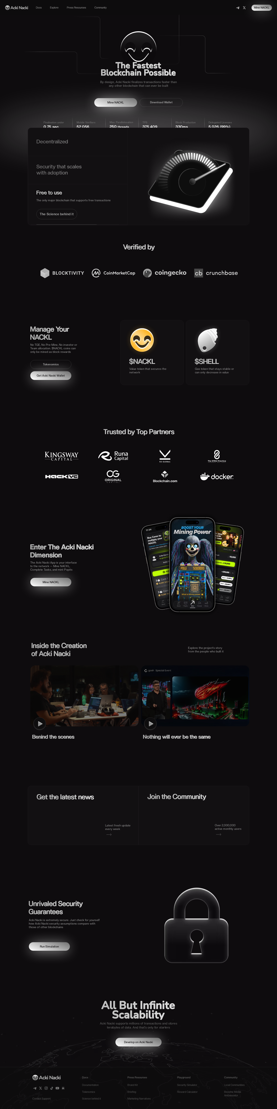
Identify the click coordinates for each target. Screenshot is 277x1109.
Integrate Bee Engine (56, 193)
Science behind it (91, 1098)
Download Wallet (161, 102)
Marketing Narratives (139, 1098)
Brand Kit (132, 1085)
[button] (39, 8)
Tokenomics (51, 364)
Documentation (90, 1085)
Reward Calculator (187, 1091)
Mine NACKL (261, 7)
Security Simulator (187, 1085)
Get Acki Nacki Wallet (51, 375)
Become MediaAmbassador (232, 1093)
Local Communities (234, 1085)
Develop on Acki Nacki (138, 1042)
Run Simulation (49, 946)
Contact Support (41, 1098)
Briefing (131, 1091)
